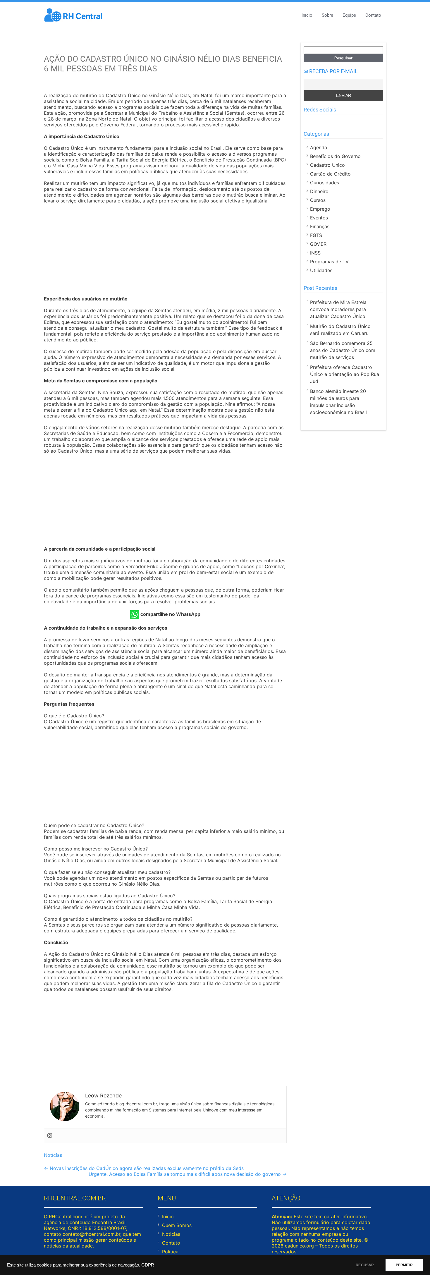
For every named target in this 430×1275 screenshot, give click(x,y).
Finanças (319, 226)
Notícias (53, 1155)
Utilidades (321, 270)
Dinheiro (319, 191)
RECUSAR (365, 1265)
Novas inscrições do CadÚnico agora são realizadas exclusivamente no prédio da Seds (144, 1168)
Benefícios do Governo (335, 156)
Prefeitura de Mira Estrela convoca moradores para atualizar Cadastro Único (338, 309)
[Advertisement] (165, 250)
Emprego (320, 209)
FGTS (316, 235)
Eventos (319, 218)
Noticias (171, 1234)
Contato (373, 15)
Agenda (318, 147)
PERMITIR (404, 1265)
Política (170, 1252)
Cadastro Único (327, 165)
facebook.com (307, 121)
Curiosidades (324, 182)
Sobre (327, 15)
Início (307, 15)
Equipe (349, 15)
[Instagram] (49, 1136)
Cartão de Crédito (330, 174)
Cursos (318, 200)
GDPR (147, 1265)
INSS (315, 253)
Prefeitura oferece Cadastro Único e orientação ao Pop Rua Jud (344, 374)
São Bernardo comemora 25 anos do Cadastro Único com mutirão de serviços (342, 350)
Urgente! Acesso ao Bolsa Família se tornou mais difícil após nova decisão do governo (188, 1174)
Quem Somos (177, 1225)
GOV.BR (318, 244)
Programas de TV (329, 261)
